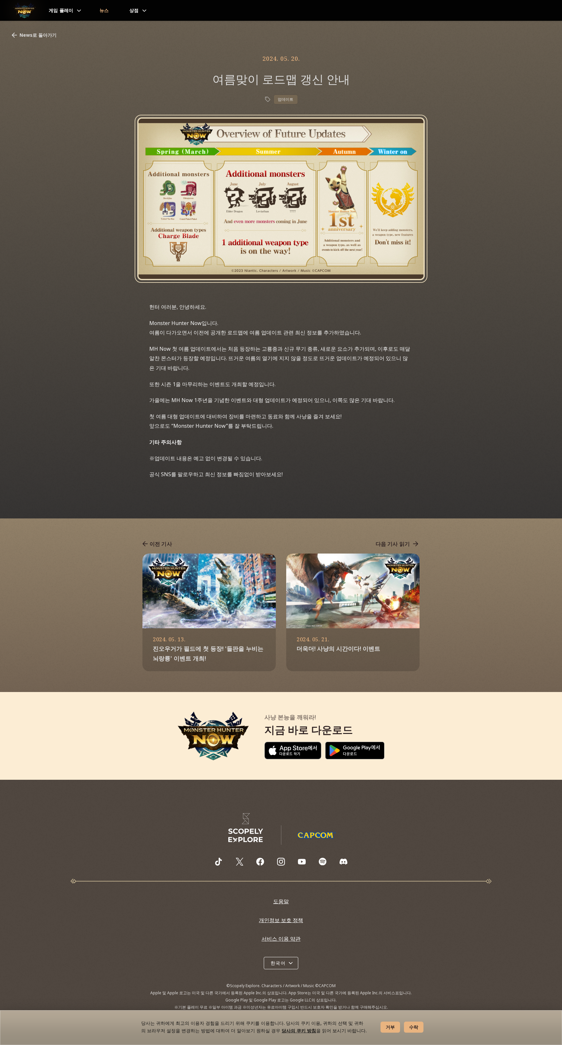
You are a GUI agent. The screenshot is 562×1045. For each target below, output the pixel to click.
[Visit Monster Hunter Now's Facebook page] (260, 862)
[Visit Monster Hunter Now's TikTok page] (218, 862)
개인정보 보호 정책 (281, 920)
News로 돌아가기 (38, 35)
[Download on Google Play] (354, 750)
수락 (413, 1027)
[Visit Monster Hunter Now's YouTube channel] (302, 862)
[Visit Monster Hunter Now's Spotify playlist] (323, 861)
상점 (134, 10)
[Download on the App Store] (292, 750)
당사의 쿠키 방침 (299, 1030)
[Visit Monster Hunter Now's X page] (239, 862)
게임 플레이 (61, 10)
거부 (390, 1027)
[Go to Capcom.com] (316, 835)
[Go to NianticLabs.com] (245, 828)
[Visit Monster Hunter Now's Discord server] (343, 861)
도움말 (281, 901)
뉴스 (104, 10)
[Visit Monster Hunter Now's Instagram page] (281, 862)
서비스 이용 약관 (281, 938)
